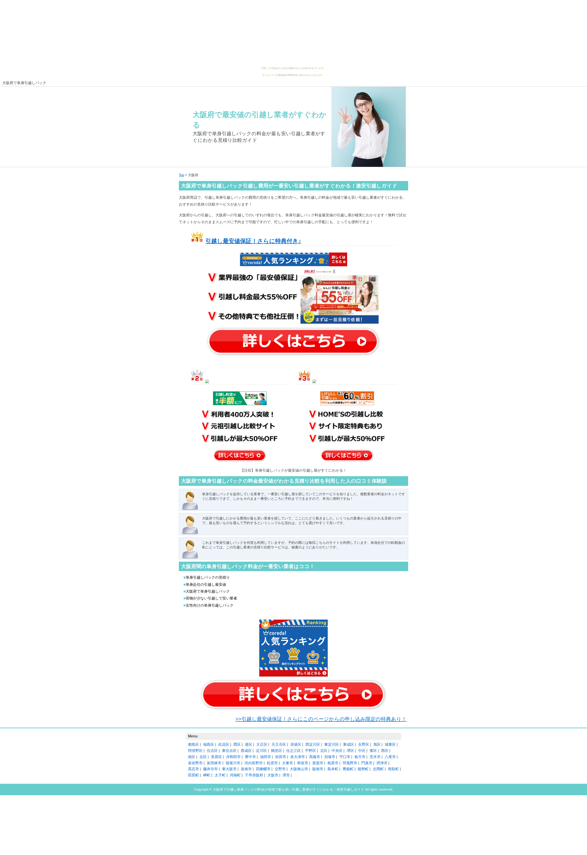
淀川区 (261, 751)
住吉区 (212, 751)
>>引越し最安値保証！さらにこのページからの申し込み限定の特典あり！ (321, 719)
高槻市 (314, 757)
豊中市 (250, 757)
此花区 (223, 744)
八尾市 (390, 757)
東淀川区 (331, 744)
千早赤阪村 (254, 775)
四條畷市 (263, 769)
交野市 (280, 769)
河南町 (235, 775)
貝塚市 (329, 757)
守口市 (344, 757)
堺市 (286, 775)
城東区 (390, 744)
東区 (373, 751)
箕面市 (317, 763)
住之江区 (293, 751)
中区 (361, 751)
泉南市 (246, 769)
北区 (323, 751)
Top (181, 175)
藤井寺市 (210, 769)
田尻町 (193, 775)
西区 (237, 744)
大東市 (287, 763)
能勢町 (363, 769)
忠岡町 (378, 769)
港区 (248, 744)
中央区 (337, 751)
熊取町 (393, 769)
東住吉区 (229, 751)
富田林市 (214, 763)
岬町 (206, 775)
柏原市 (332, 763)
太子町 (220, 775)
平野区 (310, 751)
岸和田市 (233, 757)
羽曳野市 (350, 763)
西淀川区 (312, 744)
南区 (191, 757)
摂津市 (382, 763)
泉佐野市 (195, 763)
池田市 (265, 757)
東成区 (348, 744)
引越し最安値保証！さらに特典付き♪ (253, 241)
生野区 (363, 744)
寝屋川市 (233, 763)
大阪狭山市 (299, 769)
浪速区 (295, 744)
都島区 (193, 744)
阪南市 (317, 769)
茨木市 (375, 757)
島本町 (332, 769)
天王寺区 (278, 744)
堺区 (350, 751)
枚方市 (359, 757)
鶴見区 (276, 751)
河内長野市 (253, 763)
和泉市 (302, 763)
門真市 (366, 763)
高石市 (193, 769)
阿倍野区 (195, 751)
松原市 (272, 763)
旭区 (377, 744)
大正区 (261, 744)
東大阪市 (229, 769)
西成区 (246, 751)
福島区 (208, 744)
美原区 (216, 757)
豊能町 (348, 769)
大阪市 (272, 775)
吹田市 (280, 757)
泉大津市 (297, 757)
